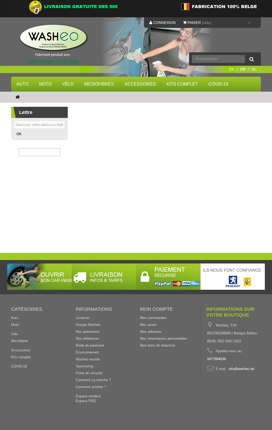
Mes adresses (151, 332)
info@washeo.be (241, 369)
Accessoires (140, 84)
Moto (45, 84)
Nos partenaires (88, 332)
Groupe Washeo (88, 325)
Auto (22, 84)
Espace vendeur (88, 396)
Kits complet (182, 84)
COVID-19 (218, 84)
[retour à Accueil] (17, 97)
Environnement (87, 352)
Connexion (164, 22)
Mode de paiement (90, 345)
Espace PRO (86, 401)
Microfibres (99, 84)
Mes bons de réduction (157, 345)
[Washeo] (53, 44)
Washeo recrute (88, 359)
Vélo (68, 84)
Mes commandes (153, 318)
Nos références (87, 338)
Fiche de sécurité (89, 373)
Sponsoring (84, 366)
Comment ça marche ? (93, 380)
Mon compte (156, 309)
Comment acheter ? (91, 387)
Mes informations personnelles (163, 338)
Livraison (83, 318)
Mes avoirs (148, 325)
